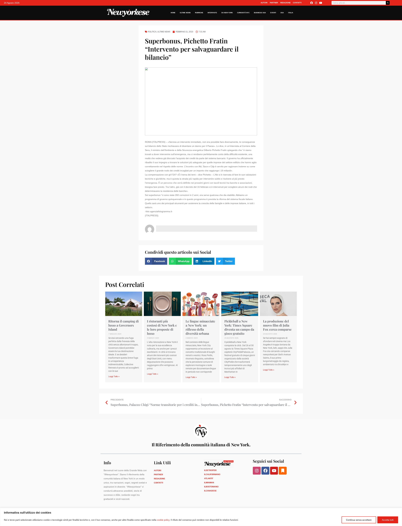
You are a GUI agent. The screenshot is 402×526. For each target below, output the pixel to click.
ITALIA (290, 13)
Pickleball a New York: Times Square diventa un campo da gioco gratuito (239, 327)
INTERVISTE (212, 13)
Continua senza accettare (359, 520)
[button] (156, 261)
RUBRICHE (199, 13)
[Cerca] (388, 3)
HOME (173, 13)
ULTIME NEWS (185, 13)
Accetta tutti (388, 520)
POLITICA (152, 32)
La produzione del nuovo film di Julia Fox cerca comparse (277, 325)
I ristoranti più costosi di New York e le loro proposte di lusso (162, 327)
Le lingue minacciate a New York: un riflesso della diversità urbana (200, 327)
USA (282, 13)
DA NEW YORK (227, 13)
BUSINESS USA (260, 13)
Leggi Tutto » (114, 376)
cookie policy (163, 520)
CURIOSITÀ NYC (243, 13)
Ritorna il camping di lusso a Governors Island (123, 325)
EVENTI (273, 13)
